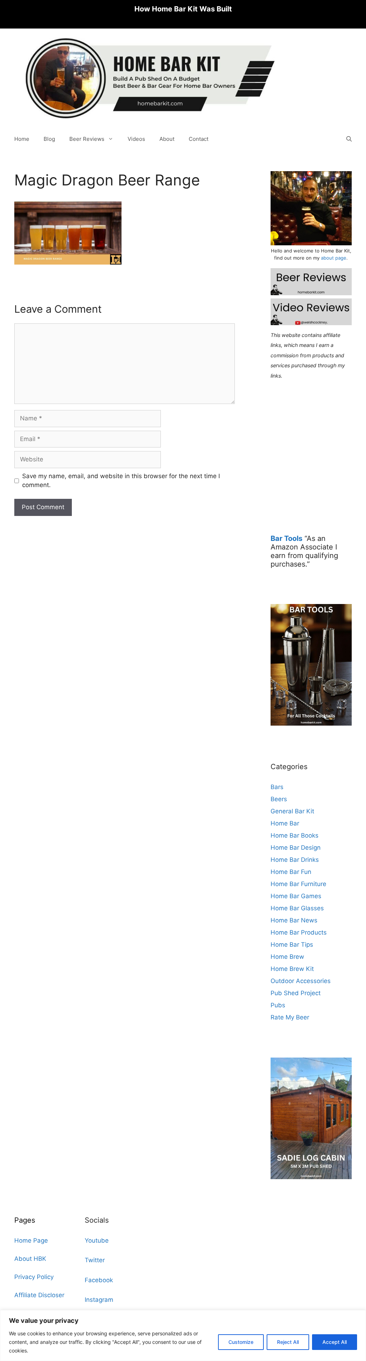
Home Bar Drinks (295, 859)
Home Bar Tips (292, 944)
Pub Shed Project (296, 993)
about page (333, 258)
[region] (183, 1335)
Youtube (97, 1240)
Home (21, 138)
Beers (279, 799)
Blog (49, 138)
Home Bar (285, 823)
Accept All (334, 1342)
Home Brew (287, 956)
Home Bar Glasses (297, 908)
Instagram (99, 1299)
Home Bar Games (296, 896)
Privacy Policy (34, 1276)
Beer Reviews (86, 138)
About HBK (30, 1258)
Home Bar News (294, 920)
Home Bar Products (299, 932)
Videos (136, 138)
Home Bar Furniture (298, 883)
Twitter (95, 1260)
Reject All (288, 1342)
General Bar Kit (292, 811)
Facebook (99, 1280)
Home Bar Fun (291, 871)
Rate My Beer (290, 1017)
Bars (277, 786)
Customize (240, 1342)
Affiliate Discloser (39, 1295)
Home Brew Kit (292, 968)
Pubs (278, 1005)
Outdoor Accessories (301, 980)
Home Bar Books (294, 835)
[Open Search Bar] (349, 139)
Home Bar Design (296, 847)
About (166, 138)
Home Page (31, 1240)
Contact (198, 138)
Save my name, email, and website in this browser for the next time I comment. (121, 480)
